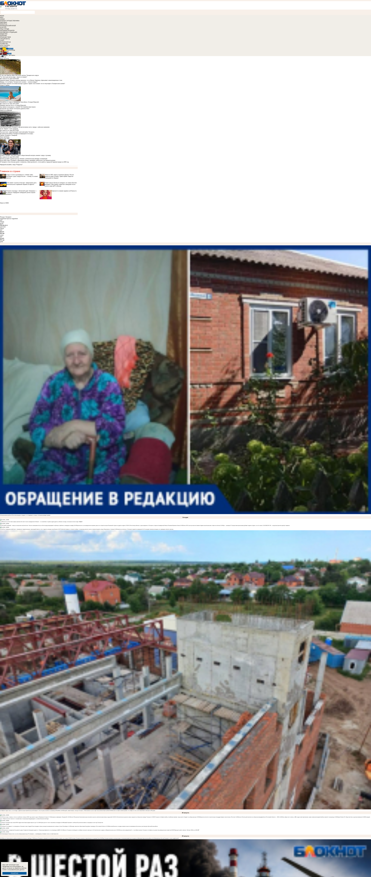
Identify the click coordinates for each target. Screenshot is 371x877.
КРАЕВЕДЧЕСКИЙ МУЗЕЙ (8, 25)
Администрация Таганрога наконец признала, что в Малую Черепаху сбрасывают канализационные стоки (31, 80)
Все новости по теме (6, 78)
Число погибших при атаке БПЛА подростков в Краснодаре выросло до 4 (20, 822)
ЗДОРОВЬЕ (3, 22)
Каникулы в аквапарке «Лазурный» (59, 817)
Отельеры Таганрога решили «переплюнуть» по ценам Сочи (85, 838)
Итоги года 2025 (4, 138)
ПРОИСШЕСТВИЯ (5, 37)
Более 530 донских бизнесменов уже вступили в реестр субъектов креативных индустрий (91, 817)
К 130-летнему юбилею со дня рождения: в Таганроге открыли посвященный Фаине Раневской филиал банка (154, 525)
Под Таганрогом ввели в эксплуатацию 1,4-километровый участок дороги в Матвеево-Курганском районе (127, 838)
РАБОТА (10, 48)
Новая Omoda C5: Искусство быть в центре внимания (349, 817)
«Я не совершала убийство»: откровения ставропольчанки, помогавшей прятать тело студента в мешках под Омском (30, 529)
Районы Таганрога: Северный (8, 135)
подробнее (15, 218)
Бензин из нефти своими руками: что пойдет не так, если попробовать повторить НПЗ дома (133, 810)
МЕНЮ (2, 16)
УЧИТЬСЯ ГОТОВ (10, 50)
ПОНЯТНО (14, 873)
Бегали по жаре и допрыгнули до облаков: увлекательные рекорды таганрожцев (23, 158)
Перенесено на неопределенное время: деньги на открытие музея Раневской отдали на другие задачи (100, 525)
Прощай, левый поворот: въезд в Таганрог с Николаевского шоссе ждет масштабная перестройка (86, 810)
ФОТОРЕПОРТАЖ (5, 42)
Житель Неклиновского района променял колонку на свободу (17, 838)
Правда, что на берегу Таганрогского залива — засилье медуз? (18, 82)
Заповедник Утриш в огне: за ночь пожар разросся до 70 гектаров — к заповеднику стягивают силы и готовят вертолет (30, 833)
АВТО (1, 17)
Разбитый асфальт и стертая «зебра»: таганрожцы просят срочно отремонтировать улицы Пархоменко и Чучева (87, 529)
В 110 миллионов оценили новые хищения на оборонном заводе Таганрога (133, 817)
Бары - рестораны (10, 55)
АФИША (2, 19)
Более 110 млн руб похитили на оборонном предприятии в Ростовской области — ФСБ (258, 817)
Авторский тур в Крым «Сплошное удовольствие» (14, 108)
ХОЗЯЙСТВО (4, 43)
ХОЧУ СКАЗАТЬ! (5, 45)
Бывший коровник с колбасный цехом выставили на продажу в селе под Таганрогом (83, 822)
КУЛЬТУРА (3, 27)
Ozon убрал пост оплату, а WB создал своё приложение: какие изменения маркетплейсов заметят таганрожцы (308, 817)
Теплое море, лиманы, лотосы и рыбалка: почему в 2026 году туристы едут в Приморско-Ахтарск (25, 817)
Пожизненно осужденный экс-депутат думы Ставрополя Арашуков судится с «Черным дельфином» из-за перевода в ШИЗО (31, 830)
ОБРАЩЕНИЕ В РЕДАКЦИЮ (8, 32)
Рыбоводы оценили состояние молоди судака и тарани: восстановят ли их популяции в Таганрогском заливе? (32, 83)
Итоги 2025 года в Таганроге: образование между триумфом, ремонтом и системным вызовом (27, 160)
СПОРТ (2, 40)
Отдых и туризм (4, 85)
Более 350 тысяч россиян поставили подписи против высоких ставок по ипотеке (201, 525)
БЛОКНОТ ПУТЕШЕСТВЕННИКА (9, 20)
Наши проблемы (4, 137)
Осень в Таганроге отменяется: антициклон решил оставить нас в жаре (51, 838)
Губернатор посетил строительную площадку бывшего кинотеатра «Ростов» (217, 817)
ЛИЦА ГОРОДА (4, 29)
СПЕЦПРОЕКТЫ (5, 39)
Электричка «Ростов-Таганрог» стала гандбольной (167, 838)
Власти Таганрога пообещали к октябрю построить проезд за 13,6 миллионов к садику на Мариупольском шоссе (90, 830)
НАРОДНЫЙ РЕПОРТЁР (7, 30)
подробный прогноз (5, 218)
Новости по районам (6, 110)
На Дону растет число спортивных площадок (50, 822)
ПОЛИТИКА (3, 35)
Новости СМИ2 (4, 203)
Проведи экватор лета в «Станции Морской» (13, 105)
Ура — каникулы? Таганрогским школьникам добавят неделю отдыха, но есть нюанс (243, 525)
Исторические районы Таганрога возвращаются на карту (16, 133)
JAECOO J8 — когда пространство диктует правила (277, 525)
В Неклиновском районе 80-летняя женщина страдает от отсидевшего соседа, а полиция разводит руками (25, 515)
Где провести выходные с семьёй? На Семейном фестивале (18, 107)
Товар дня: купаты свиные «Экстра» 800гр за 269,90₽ (186, 830)
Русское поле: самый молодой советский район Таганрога (17, 132)
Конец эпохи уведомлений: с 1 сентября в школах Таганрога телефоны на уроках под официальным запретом (145, 830)
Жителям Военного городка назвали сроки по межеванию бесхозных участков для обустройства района (133, 826)
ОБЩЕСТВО (3, 34)
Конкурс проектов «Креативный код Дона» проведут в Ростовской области (88, 826)
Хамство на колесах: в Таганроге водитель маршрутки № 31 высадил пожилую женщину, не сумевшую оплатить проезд (145, 529)
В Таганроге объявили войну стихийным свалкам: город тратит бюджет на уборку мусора (175, 817)
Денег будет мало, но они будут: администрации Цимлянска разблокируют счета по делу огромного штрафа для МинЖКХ (31, 810)
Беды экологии (4, 58)
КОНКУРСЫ (3, 24)
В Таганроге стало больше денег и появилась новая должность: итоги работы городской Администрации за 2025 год (34, 162)
